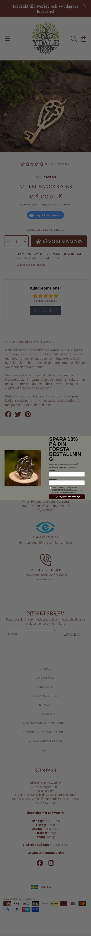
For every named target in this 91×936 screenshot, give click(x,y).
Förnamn (52, 471)
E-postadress (53, 479)
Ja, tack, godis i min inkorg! (67, 497)
